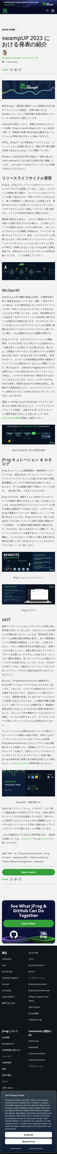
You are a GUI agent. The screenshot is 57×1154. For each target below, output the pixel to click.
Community (33, 1041)
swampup (39, 861)
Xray (4, 965)
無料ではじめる (8, 1003)
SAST (10, 853)
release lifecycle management (17, 861)
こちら (20, 255)
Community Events (36, 1053)
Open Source (34, 1007)
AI (16, 853)
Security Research (36, 965)
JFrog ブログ (28, 838)
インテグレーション (36, 978)
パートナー (6, 1056)
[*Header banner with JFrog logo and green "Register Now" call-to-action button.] (28, 3)
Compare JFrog (34, 1019)
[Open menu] (53, 10)
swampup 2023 (20, 857)
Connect (5, 984)
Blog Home (8, 29)
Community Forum (36, 1060)
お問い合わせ (7, 1087)
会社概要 (6, 1037)
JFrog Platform (8, 996)
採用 (4, 1069)
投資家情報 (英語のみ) (11, 1050)
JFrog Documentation (37, 984)
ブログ (31, 959)
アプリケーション (35, 1066)
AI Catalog (6, 990)
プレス (5, 1081)
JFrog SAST (22, 763)
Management (8, 1043)
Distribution (7, 971)
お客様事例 (6, 1062)
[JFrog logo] (6, 10)
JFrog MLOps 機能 (10, 417)
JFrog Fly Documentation (39, 990)
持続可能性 (6, 1075)
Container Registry (10, 978)
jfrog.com (44, 838)
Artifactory (6, 959)
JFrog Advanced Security (31, 853)
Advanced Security (39, 857)
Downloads (33, 1047)
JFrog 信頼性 (33, 1013)
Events (31, 971)
